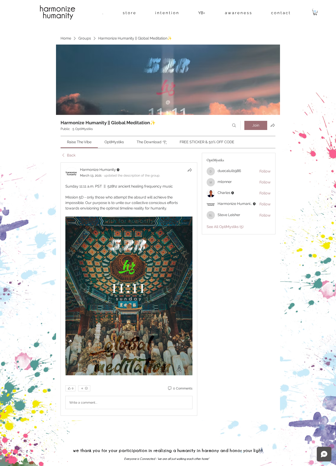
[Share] (189, 170)
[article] (129, 289)
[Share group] (272, 125)
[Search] (234, 125)
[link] (79, 142)
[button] (313, 8)
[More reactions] (84, 388)
